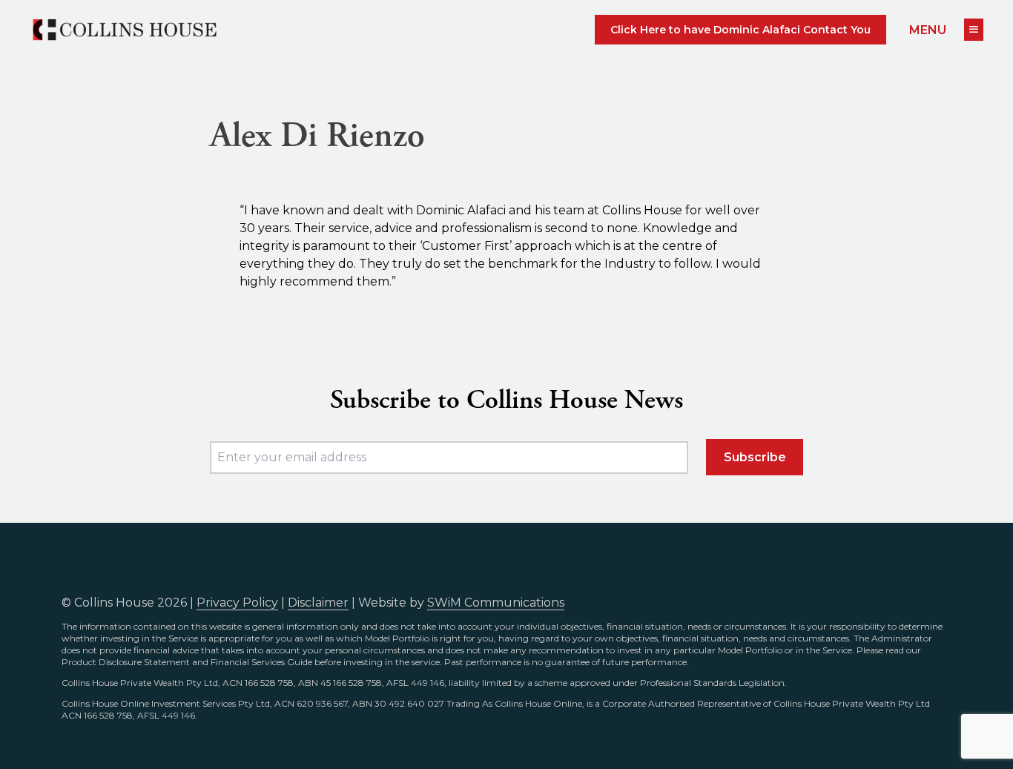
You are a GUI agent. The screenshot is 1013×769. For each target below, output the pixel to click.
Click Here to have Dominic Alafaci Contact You (740, 29)
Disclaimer (318, 602)
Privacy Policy (237, 602)
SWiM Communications (495, 602)
